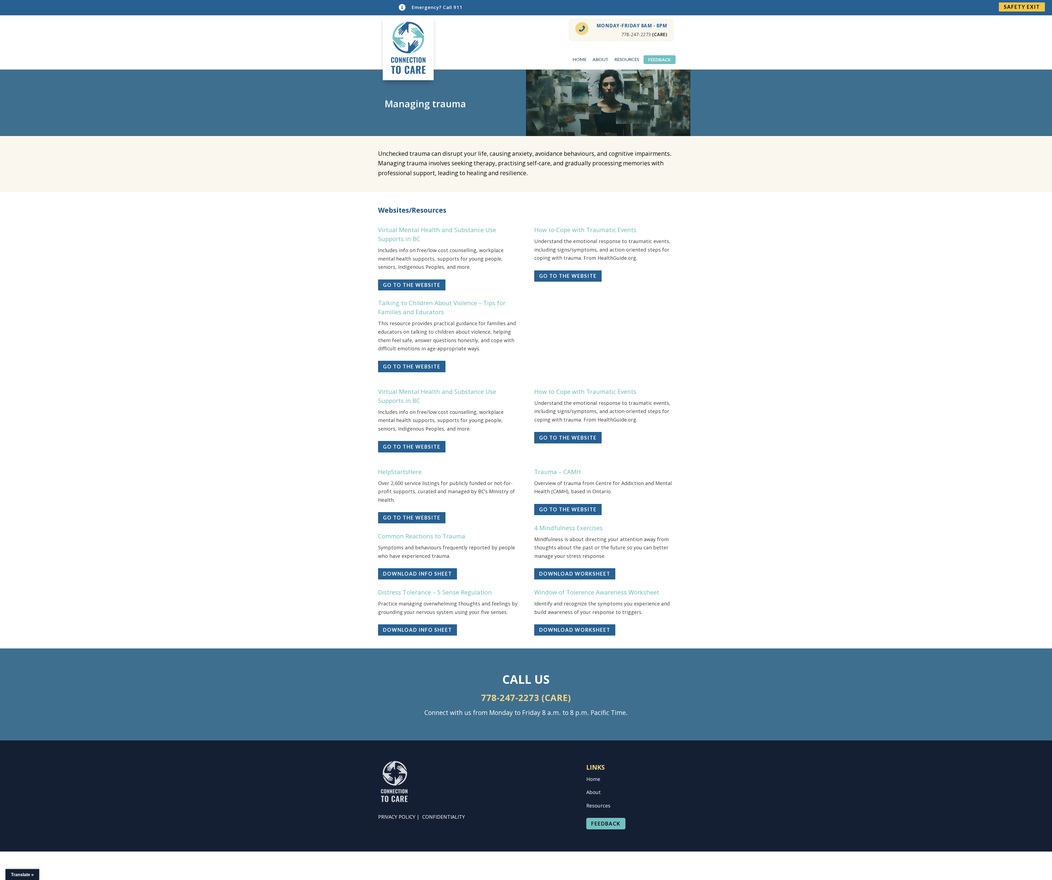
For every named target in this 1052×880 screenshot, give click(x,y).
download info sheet (417, 574)
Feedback (659, 60)
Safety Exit (1022, 7)
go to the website (412, 285)
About (600, 59)
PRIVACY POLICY (396, 816)
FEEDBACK (606, 824)
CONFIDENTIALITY (443, 816)
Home (580, 59)
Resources (626, 59)
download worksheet (574, 574)
